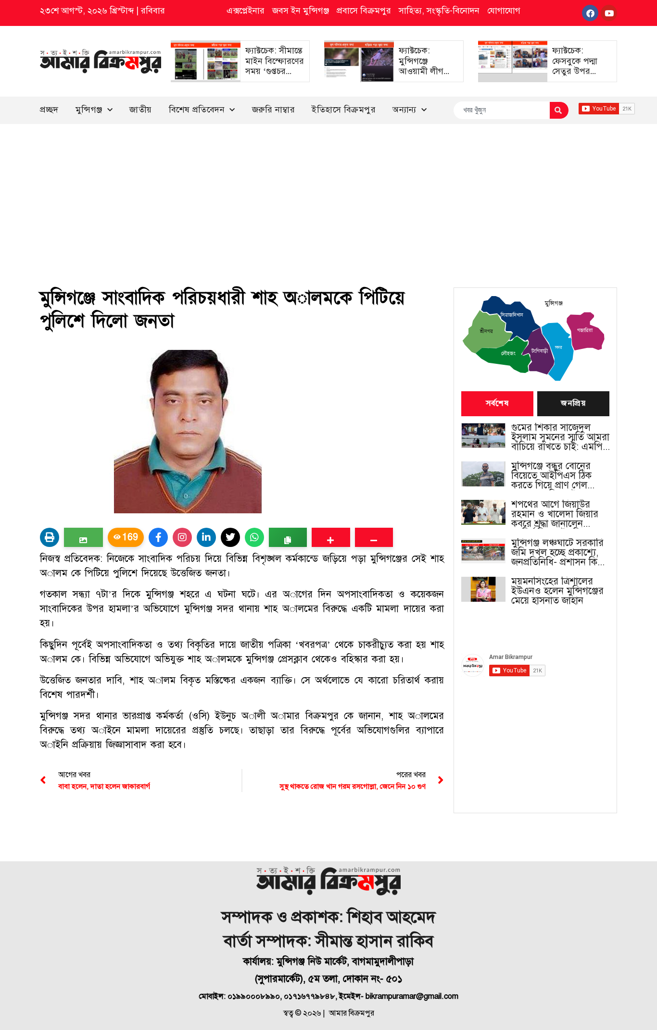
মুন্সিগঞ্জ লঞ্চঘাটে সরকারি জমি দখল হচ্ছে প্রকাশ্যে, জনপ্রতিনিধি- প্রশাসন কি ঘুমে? (557, 552)
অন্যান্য (404, 109)
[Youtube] (609, 13)
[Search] (559, 110)
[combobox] (501, 110)
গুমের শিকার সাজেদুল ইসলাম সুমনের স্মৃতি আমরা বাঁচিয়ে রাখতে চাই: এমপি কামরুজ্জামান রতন (560, 437)
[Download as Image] (83, 537)
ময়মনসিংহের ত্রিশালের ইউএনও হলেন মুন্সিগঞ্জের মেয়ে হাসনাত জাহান (557, 591)
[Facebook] (590, 13)
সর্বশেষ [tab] (497, 404)
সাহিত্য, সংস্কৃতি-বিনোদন (439, 10)
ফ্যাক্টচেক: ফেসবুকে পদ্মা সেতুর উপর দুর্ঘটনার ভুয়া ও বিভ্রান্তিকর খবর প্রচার (578, 76)
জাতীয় (140, 109)
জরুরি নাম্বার (273, 109)
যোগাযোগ (503, 10)
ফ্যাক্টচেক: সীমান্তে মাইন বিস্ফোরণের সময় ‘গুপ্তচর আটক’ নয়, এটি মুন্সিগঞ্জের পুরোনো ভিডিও (274, 76)
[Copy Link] (288, 537)
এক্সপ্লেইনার (246, 10)
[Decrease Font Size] (374, 537)
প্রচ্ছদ (49, 109)
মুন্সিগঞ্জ (89, 109)
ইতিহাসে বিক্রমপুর (344, 109)
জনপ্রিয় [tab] (573, 404)
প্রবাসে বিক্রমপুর (364, 10)
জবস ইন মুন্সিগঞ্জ (300, 10)
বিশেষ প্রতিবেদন (197, 109)
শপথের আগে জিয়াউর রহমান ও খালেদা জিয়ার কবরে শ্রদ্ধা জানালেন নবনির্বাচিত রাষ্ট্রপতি (554, 514)
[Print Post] (49, 537)
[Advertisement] (328, 196)
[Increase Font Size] (331, 537)
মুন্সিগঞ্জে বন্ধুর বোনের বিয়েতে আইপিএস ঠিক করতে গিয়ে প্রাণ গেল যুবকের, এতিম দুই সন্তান (555, 475)
